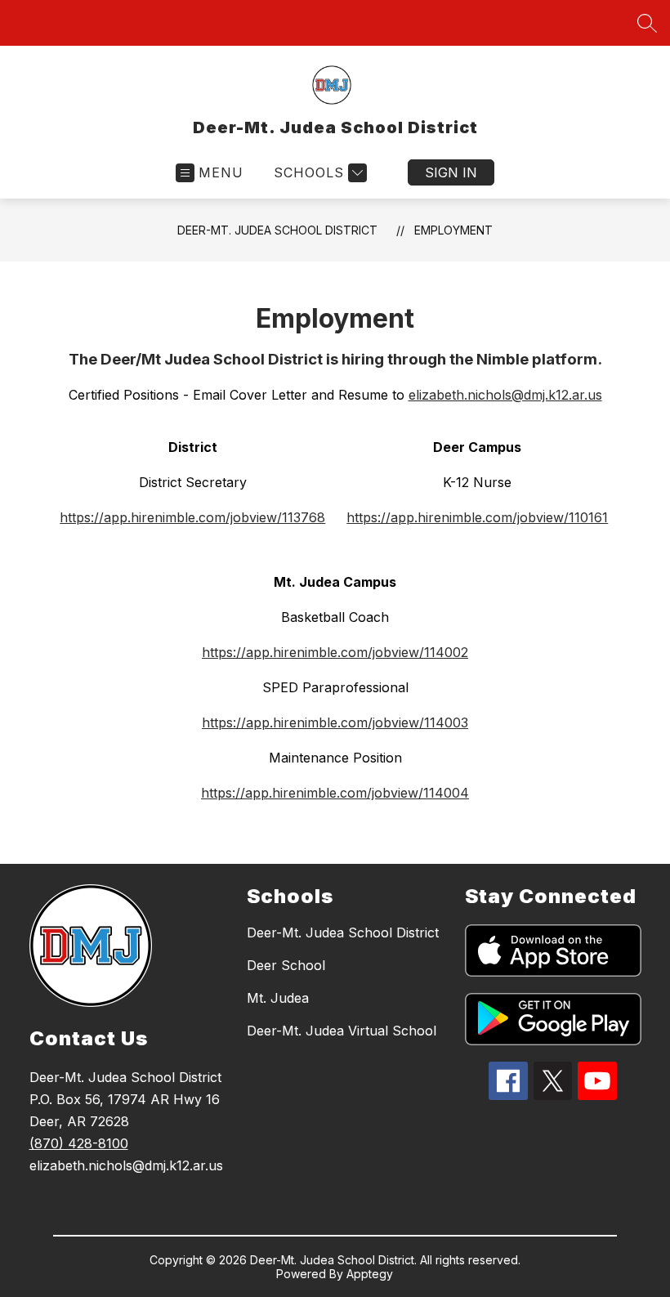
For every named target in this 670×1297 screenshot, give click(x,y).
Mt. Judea (278, 998)
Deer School (286, 965)
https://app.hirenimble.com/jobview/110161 (477, 517)
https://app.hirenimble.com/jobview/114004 (335, 793)
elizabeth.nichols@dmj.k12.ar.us (505, 395)
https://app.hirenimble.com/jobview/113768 (192, 517)
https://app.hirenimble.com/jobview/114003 (335, 722)
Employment (453, 230)
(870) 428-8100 (78, 1143)
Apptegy (369, 1274)
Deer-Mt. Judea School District (277, 230)
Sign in (451, 172)
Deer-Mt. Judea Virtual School (341, 1030)
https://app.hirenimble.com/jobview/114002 (335, 652)
